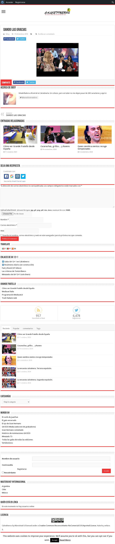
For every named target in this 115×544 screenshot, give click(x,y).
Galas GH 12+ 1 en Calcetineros (16, 262)
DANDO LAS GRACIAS (16, 114)
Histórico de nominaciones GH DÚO (16, 433)
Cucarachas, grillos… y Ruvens (55, 146)
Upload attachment (35, 210)
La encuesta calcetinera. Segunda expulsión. (35, 380)
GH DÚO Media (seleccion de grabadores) (19, 427)
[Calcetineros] (57, 12)
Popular (16, 328)
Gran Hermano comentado (12, 430)
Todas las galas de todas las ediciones (17, 440)
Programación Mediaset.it (12, 295)
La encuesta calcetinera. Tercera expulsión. (34, 368)
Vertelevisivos (7, 443)
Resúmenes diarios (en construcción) (19, 265)
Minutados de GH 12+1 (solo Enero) (16, 274)
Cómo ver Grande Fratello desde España (18, 288)
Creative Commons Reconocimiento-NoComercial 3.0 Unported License (67, 526)
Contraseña (7, 465)
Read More (65, 540)
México (5, 493)
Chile (4, 489)
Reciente (6, 328)
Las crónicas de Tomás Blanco (14, 271)
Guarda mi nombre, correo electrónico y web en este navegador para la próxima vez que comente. (42, 235)
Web (2, 231)
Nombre (5, 220)
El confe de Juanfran (10, 417)
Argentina (6, 486)
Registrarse (22, 469)
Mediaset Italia (8, 291)
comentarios (28, 328)
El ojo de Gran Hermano (11, 423)
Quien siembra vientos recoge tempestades (34, 357)
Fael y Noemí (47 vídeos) (11, 268)
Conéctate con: (9, 171)
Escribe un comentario (46, 34)
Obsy (7, 34)
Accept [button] (54, 540)
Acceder (9, 2)
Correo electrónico (9, 225)
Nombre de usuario (10, 459)
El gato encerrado (9, 420)
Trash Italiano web (9, 298)
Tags (38, 328)
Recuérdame (10, 473)
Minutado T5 (7, 436)
